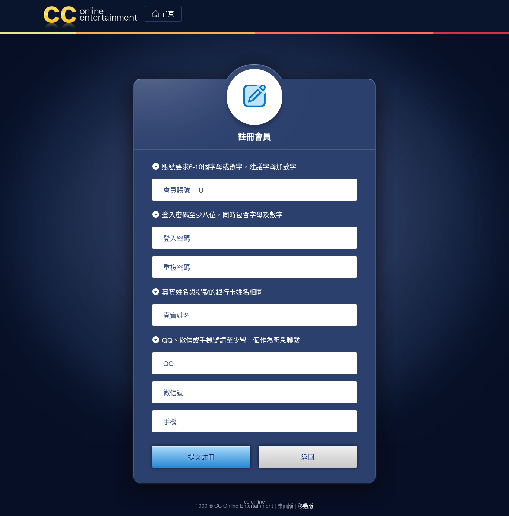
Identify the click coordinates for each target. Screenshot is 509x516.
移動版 (305, 505)
